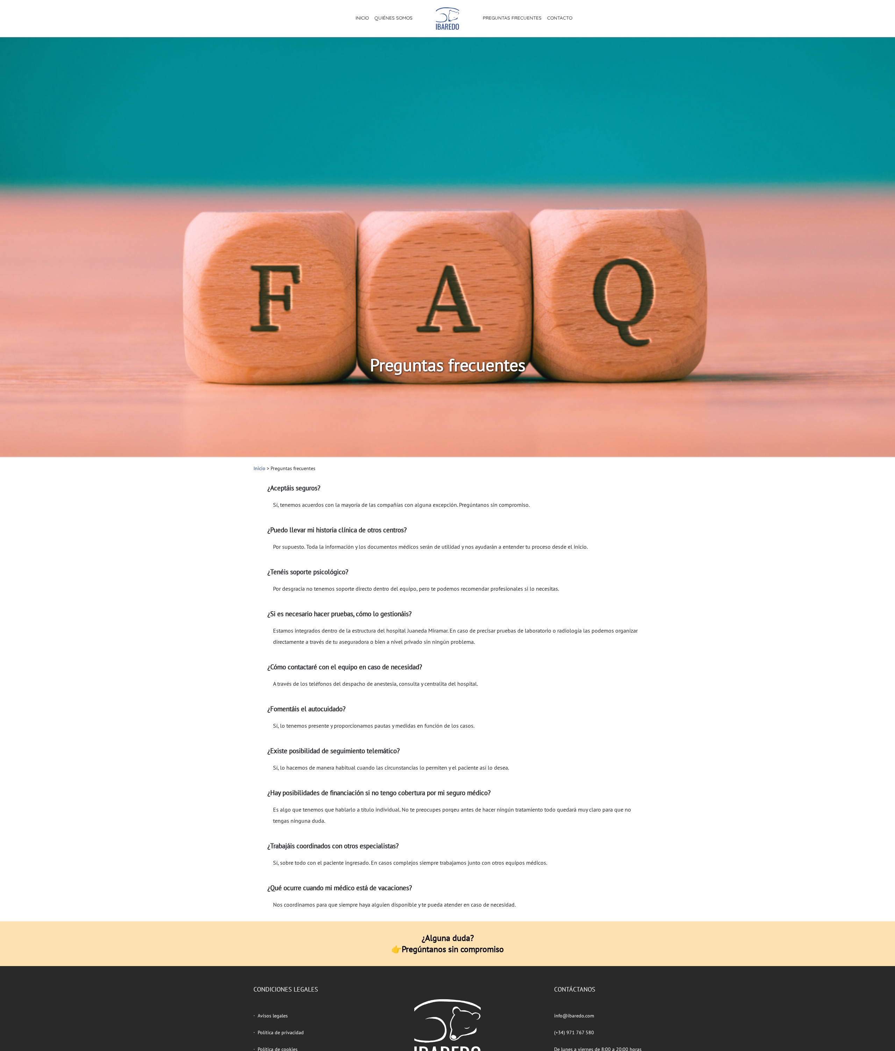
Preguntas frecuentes (512, 18)
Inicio (362, 18)
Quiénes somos (393, 18)
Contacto (559, 18)
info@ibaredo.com (574, 1016)
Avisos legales (273, 1016)
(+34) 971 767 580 (574, 1032)
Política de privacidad (281, 1032)
